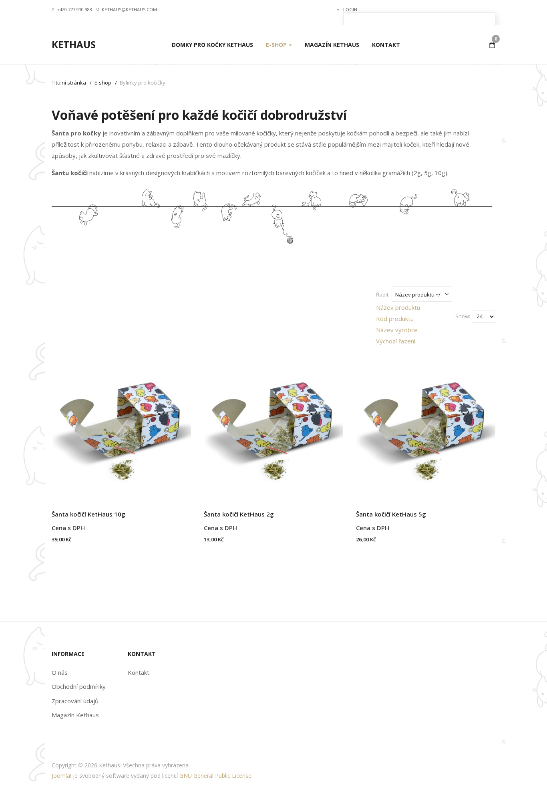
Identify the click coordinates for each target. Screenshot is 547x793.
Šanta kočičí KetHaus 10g (88, 514)
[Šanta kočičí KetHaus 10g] (121, 424)
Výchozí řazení (395, 341)
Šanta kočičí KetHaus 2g (239, 514)
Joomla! (61, 775)
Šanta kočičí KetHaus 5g (391, 514)
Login (350, 9)
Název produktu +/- (418, 294)
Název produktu (398, 307)
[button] (279, 45)
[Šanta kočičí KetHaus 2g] (273, 424)
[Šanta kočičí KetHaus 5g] (425, 424)
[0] (492, 45)
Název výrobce (397, 330)
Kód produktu (395, 319)
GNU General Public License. (216, 775)
